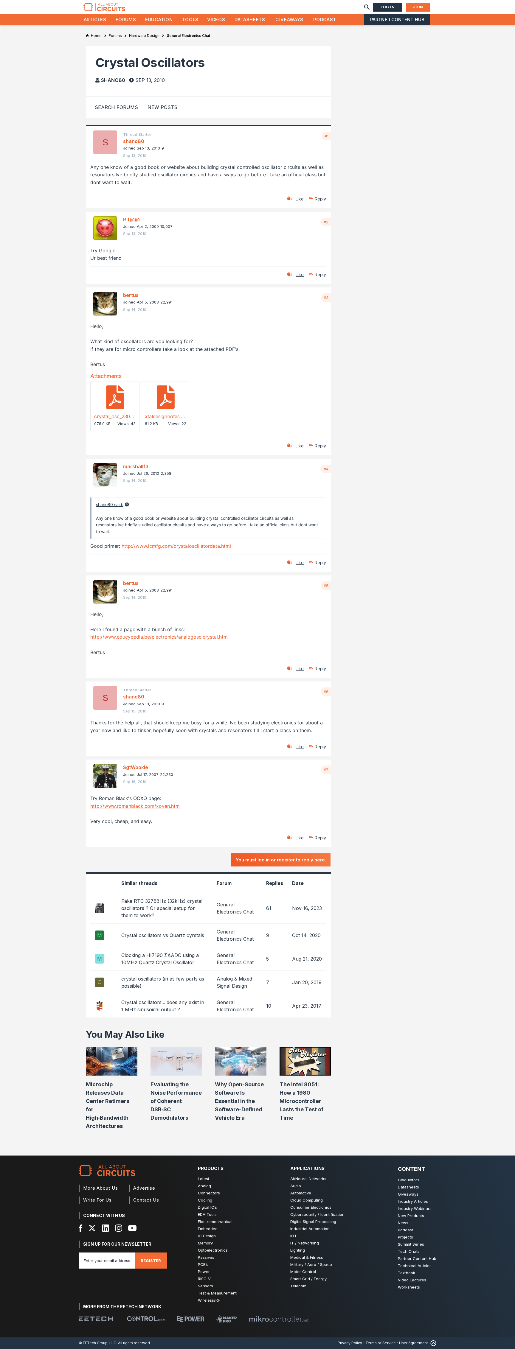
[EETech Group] (96, 1319)
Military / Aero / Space (311, 1264)
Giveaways (289, 19)
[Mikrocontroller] (278, 1319)
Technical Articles (415, 1265)
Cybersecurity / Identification (317, 1214)
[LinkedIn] (105, 1228)
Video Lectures (412, 1280)
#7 (326, 769)
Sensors (205, 1285)
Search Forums (116, 107)
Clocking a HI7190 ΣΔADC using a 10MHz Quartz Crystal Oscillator (160, 958)
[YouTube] (132, 1228)
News (403, 1222)
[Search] (367, 7)
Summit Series (411, 1244)
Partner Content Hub (397, 19)
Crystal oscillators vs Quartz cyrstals (162, 935)
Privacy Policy (350, 1343)
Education (159, 19)
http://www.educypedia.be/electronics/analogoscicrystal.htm (159, 637)
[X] (92, 1228)
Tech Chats (409, 1251)
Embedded (208, 1228)
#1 (326, 136)
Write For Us (97, 1200)
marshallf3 (135, 466)
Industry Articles (413, 1201)
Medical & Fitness (306, 1257)
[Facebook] (81, 1228)
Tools (190, 19)
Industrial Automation (310, 1228)
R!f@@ (131, 220)
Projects (405, 1237)
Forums (126, 19)
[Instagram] (118, 1228)
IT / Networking (304, 1243)
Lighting (297, 1250)
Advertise (144, 1188)
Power (204, 1271)
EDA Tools (207, 1214)
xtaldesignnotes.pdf (166, 416)
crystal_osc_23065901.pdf (123, 416)
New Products (411, 1215)
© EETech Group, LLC (97, 1343)
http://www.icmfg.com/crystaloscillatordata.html (176, 546)
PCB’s (203, 1264)
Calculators (408, 1179)
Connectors (209, 1193)
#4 (326, 468)
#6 (326, 691)
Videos (216, 19)
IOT (293, 1235)
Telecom (298, 1285)
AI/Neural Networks (308, 1178)
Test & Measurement (217, 1293)
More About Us (100, 1188)
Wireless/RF (209, 1300)
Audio (295, 1185)
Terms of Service (380, 1343)
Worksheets (409, 1287)
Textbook (406, 1272)
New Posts (162, 107)
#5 (326, 585)
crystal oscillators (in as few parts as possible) (162, 982)
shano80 (113, 80)
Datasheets (250, 19)
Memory (205, 1243)
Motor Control (303, 1271)
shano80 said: (109, 504)
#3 (326, 297)
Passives (206, 1257)
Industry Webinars (415, 1208)
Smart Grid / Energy (308, 1278)
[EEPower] (190, 1319)
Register (151, 1260)
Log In (388, 7)
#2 (326, 222)
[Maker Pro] (226, 1318)
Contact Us (146, 1200)
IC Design (207, 1235)
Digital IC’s (207, 1207)
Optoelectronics (213, 1250)
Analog (204, 1185)
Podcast (324, 19)
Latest (203, 1178)
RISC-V (204, 1278)
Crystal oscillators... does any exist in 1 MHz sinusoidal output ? (162, 1005)
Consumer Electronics (310, 1207)
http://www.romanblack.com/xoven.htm (135, 806)
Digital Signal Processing (313, 1221)
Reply (320, 198)
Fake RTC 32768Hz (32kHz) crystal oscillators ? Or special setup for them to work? (161, 908)
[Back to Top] (432, 1343)
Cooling (205, 1200)
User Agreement (413, 1343)
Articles (95, 19)
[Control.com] (146, 1318)
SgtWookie (135, 767)
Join (418, 7)
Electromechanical (215, 1221)
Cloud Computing (306, 1200)
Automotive (300, 1193)
